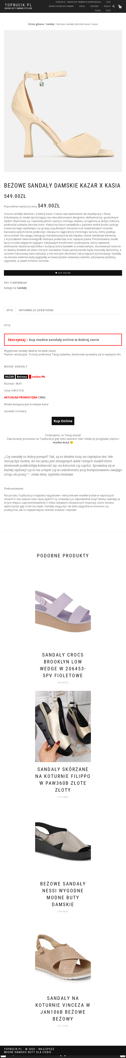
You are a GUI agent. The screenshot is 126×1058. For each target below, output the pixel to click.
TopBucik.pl (18, 5)
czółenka (94, 6)
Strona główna (36, 24)
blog (108, 2)
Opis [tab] (10, 310)
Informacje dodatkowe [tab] (36, 310)
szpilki (82, 6)
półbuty (107, 6)
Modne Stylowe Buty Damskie (61, 6)
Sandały (50, 24)
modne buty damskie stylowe (18, 8)
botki (108, 11)
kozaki (98, 11)
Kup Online (64, 273)
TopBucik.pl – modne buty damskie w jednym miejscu (78, 2)
